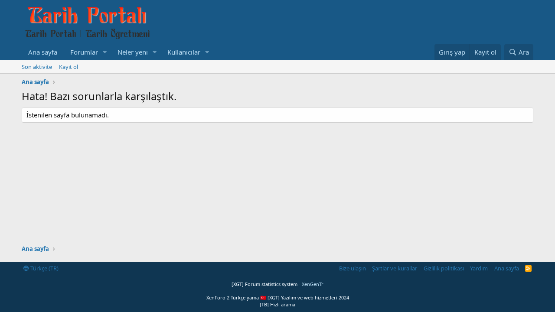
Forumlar (84, 52)
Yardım (479, 268)
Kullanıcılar (183, 52)
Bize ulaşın (352, 268)
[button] (105, 52)
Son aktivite (37, 67)
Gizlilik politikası (444, 268)
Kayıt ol (68, 67)
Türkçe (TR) (44, 268)
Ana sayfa (42, 52)
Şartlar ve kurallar (394, 268)
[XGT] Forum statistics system (277, 284)
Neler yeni (133, 52)
